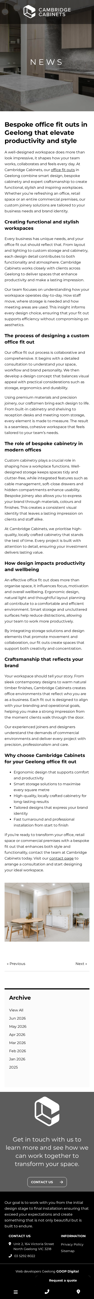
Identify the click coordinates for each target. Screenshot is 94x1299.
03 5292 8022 (24, 1256)
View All (16, 1010)
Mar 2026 (17, 1043)
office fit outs (63, 170)
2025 (13, 1067)
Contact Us (42, 1182)
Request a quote (63, 1280)
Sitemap (67, 1251)
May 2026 (17, 1026)
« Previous (16, 964)
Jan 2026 (17, 1059)
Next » (81, 964)
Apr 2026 (17, 1034)
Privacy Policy (72, 1244)
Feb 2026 (17, 1051)
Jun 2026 (17, 1018)
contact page (61, 858)
